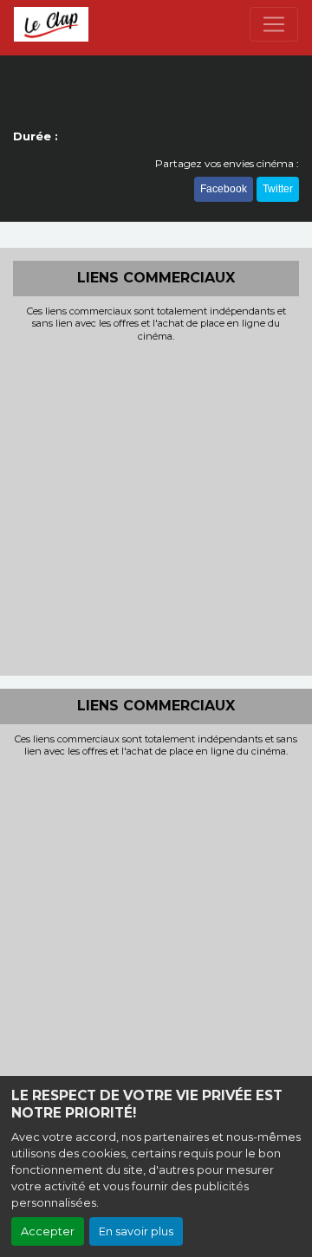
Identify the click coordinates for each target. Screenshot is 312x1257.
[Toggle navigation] (274, 24)
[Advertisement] (156, 507)
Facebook (223, 189)
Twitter (278, 189)
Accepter (48, 1231)
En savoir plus (136, 1231)
